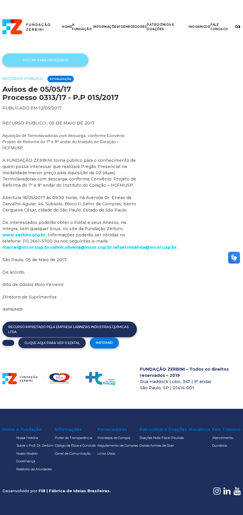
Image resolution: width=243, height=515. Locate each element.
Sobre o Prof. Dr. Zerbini (34, 445)
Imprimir (104, 342)
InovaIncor (199, 27)
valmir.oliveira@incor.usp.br (81, 247)
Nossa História (27, 438)
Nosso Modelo (27, 453)
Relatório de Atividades (34, 469)
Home (67, 27)
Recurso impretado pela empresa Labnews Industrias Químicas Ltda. (68, 329)
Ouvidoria (219, 445)
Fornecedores (133, 27)
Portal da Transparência (73, 438)
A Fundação (28, 429)
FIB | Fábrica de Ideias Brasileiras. (75, 490)
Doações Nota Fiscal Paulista (162, 438)
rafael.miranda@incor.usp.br (145, 247)
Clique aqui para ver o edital (52, 343)
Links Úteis (106, 453)
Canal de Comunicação (73, 453)
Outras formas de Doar (157, 445)
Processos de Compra (113, 438)
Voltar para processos (45, 60)
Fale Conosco (226, 429)
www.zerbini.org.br (24, 235)
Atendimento (222, 438)
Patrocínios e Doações (163, 429)
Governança (25, 461)
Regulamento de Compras (117, 445)
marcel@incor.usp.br (25, 247)
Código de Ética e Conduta (75, 445)
